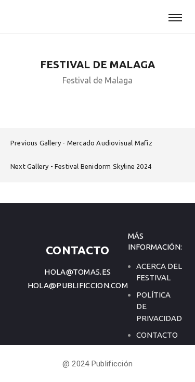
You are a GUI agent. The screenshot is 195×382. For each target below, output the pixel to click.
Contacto (157, 334)
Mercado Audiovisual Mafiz (109, 142)
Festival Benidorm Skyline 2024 (103, 166)
